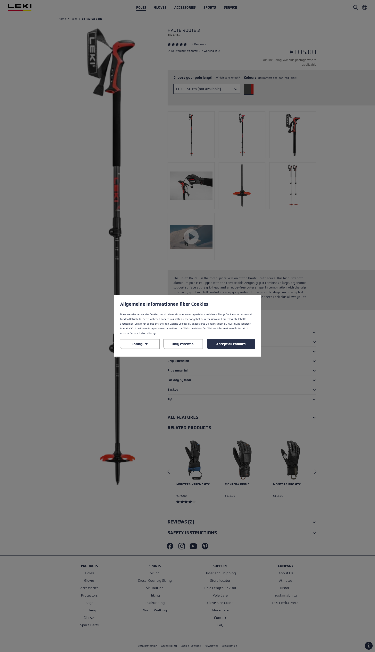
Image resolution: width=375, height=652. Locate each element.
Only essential (183, 344)
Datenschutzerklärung (143, 333)
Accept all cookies (231, 344)
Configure (140, 344)
